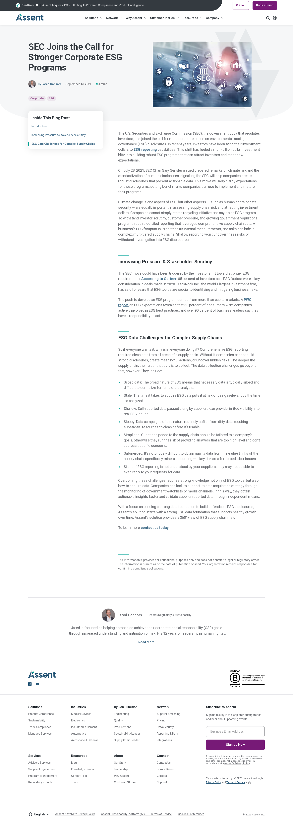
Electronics (78, 720)
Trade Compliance (39, 727)
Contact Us (164, 762)
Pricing (241, 5)
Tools (74, 782)
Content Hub (79, 775)
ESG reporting (145, 149)
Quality (118, 720)
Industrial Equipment (84, 727)
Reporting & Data (167, 733)
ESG (51, 98)
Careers (162, 775)
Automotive (78, 733)
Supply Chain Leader (127, 740)
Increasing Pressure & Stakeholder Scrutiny (58, 135)
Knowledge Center (82, 769)
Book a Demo (264, 5)
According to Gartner (159, 279)
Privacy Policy (213, 782)
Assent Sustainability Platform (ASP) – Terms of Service (136, 814)
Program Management (42, 775)
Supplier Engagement (41, 769)
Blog (74, 762)
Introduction (39, 126)
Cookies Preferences (191, 814)
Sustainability (36, 720)
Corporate (37, 98)
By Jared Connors (50, 84)
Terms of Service (235, 782)
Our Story (120, 762)
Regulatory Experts (40, 782)
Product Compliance (41, 713)
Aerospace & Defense (84, 740)
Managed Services (40, 733)
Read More (146, 642)
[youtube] (37, 684)
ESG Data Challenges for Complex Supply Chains (63, 143)
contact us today (155, 527)
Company (212, 18)
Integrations (164, 740)
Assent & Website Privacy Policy (75, 814)
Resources (190, 18)
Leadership (121, 769)
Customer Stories (162, 18)
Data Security (165, 727)
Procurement (122, 727)
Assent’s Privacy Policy (237, 763)
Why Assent (134, 18)
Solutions (91, 18)
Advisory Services (39, 762)
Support (162, 782)
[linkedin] (29, 684)
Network (112, 18)
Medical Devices (81, 713)
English (39, 814)
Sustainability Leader (127, 733)
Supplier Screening (169, 713)
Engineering (121, 713)
